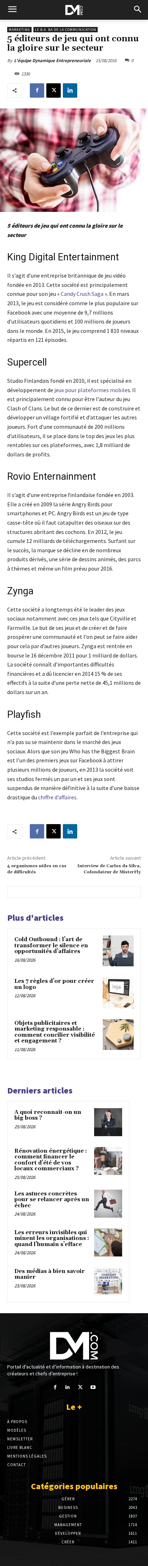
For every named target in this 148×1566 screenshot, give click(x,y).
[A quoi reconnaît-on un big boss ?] (108, 1122)
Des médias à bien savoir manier (49, 1274)
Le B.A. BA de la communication (65, 29)
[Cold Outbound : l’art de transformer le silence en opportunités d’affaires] (118, 950)
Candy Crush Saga (83, 293)
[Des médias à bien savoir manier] (108, 1281)
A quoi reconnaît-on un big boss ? (47, 1115)
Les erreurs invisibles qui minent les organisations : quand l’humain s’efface (51, 1238)
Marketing (19, 29)
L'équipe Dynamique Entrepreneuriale (52, 60)
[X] (53, 90)
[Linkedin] (70, 90)
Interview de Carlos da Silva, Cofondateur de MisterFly (109, 868)
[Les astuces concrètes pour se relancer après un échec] (108, 1204)
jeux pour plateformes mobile (91, 390)
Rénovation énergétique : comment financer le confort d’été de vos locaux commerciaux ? (50, 1160)
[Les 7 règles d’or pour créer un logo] (118, 992)
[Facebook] (37, 90)
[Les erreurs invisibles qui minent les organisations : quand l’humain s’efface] (108, 1242)
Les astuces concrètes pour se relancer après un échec (51, 1199)
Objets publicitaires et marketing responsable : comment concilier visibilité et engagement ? (54, 1032)
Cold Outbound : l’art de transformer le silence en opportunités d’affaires (51, 945)
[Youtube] (92, 1387)
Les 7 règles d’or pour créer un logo (54, 984)
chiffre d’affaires (57, 797)
